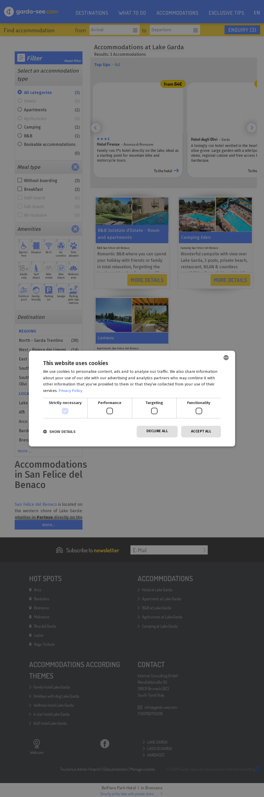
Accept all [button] (201, 431)
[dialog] (132, 399)
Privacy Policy (70, 390)
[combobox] (226, 357)
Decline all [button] (157, 431)
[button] (59, 432)
